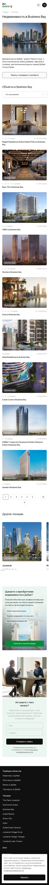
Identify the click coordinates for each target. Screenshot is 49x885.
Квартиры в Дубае (11, 776)
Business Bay (8, 809)
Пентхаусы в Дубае (12, 780)
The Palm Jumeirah (11, 800)
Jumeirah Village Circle (12, 832)
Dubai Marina (8, 814)
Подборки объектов (12, 771)
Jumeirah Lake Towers (12, 841)
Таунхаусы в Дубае (11, 789)
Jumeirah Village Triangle (14, 837)
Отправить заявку (24, 741)
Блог (5, 847)
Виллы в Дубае (9, 785)
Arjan (5, 823)
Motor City (7, 818)
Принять (24, 877)
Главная (5, 12)
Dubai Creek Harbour (12, 827)
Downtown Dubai (10, 805)
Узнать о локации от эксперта (24, 75)
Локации (15, 12)
